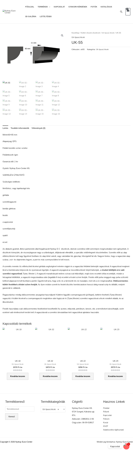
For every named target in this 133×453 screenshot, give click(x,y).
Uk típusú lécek (108, 33)
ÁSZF (105, 426)
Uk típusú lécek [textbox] (50, 409)
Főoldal (29, 7)
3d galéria (30, 16)
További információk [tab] (20, 128)
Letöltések (46, 16)
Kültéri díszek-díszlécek (90, 33)
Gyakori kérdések (77, 7)
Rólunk (106, 411)
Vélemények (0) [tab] (38, 128)
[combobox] (53, 409)
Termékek (43, 7)
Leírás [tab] (5, 128)
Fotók (94, 7)
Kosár (105, 422)
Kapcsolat (59, 7)
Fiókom (106, 419)
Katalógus (106, 7)
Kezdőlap (75, 33)
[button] (62, 35)
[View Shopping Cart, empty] (127, 11)
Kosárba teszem (17, 376)
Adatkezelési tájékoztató (113, 430)
